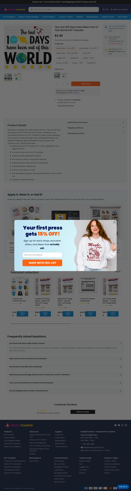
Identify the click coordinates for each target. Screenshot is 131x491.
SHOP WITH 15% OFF (42, 263)
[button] (123, 486)
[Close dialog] (114, 222)
